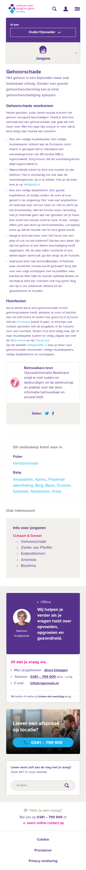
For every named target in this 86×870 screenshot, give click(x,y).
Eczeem (64, 486)
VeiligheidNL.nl (37, 345)
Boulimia (28, 566)
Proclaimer (43, 850)
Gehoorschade (25, 463)
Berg (39, 486)
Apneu (40, 480)
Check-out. (42, 340)
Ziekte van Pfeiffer (36, 548)
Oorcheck (23, 321)
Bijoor (50, 486)
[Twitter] (47, 413)
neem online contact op (45, 823)
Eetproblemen (33, 554)
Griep (56, 491)
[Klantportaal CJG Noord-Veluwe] (65, 9)
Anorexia (28, 560)
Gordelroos (40, 491)
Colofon (43, 839)
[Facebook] (52, 413)
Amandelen (23, 480)
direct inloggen (56, 670)
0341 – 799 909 (43, 677)
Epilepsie (20, 491)
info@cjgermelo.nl (44, 683)
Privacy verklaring (43, 861)
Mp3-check (18, 340)
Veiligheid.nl (32, 184)
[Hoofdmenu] (77, 9)
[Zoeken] (54, 9)
